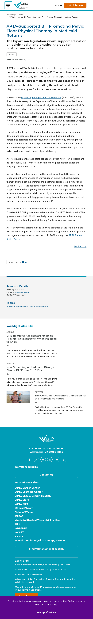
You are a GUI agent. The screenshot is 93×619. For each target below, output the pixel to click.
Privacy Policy (22, 574)
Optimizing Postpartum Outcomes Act (41, 97)
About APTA (21, 569)
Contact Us (46, 474)
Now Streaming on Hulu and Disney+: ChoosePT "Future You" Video (31, 369)
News (21, 14)
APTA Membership (39, 569)
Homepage (11, 14)
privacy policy (50, 604)
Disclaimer (37, 574)
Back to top (80, 246)
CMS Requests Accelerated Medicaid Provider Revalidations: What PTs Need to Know (32, 338)
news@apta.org (22, 292)
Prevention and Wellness (18, 306)
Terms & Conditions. (32, 590)
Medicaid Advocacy (39, 306)
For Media (65, 565)
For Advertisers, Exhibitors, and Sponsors (36, 565)
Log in (56, 5)
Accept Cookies (46, 612)
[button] (12, 54)
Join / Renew (75, 5)
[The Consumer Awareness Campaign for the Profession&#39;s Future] (18, 397)
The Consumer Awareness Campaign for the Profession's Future (60, 397)
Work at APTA (59, 569)
